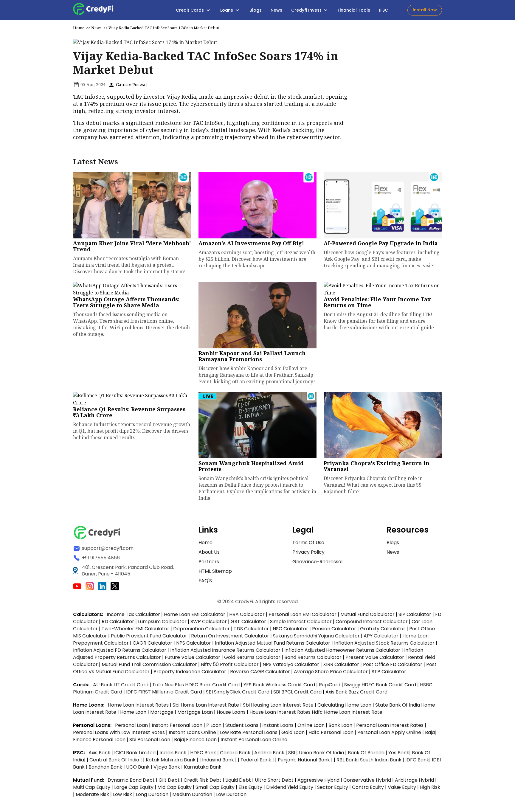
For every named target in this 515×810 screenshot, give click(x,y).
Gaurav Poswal (131, 84)
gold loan (293, 732)
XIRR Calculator (341, 664)
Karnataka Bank (202, 767)
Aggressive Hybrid (318, 780)
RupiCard (330, 684)
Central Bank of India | (116, 759)
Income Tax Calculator (133, 614)
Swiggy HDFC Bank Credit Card (380, 684)
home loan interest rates (139, 705)
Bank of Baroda (366, 752)
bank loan (340, 725)
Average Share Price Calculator (331, 671)
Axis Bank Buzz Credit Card (356, 691)
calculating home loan (345, 705)
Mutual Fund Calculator (367, 614)
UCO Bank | (139, 767)
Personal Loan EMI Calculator (302, 614)
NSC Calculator (290, 628)
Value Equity (402, 787)
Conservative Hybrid (367, 780)
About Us (209, 552)
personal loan (132, 725)
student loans (241, 725)
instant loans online (193, 732)
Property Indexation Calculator (189, 671)
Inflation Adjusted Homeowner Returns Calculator (342, 650)
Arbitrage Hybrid (414, 780)
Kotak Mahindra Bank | (172, 759)
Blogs (255, 10)
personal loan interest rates (390, 725)
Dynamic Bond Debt (131, 780)
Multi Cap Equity (91, 787)
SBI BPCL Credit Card (298, 691)
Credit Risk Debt (202, 780)
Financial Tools (354, 10)
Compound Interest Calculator (372, 621)
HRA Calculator (247, 614)
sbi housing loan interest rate (279, 705)
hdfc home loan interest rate (347, 712)
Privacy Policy (308, 552)
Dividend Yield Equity (289, 787)
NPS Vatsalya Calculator (291, 664)
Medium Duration (192, 794)
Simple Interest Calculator (301, 621)
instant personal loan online (254, 739)
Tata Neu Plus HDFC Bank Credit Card (196, 684)
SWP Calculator (208, 621)
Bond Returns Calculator (313, 657)
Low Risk (122, 794)
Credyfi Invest (306, 10)
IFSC (383, 10)
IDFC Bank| (418, 759)
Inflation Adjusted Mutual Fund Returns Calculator (272, 643)
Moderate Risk (92, 794)
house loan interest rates (280, 712)
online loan (311, 725)
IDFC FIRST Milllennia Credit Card (164, 691)
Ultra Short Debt (274, 780)
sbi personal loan (150, 739)
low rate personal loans (249, 732)
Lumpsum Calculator (162, 621)
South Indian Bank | (382, 759)
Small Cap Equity (215, 787)
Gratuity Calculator (382, 628)
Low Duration (231, 794)
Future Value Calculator (192, 657)
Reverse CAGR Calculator (260, 671)
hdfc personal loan (331, 732)
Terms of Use (308, 542)
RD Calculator (118, 621)
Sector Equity (333, 787)
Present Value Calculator (374, 657)
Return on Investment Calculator (230, 635)
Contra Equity (368, 787)
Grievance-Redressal (317, 561)
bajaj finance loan (196, 739)
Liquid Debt (238, 780)
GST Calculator (248, 621)
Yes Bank (398, 752)
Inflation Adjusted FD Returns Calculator (119, 650)
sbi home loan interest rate (206, 705)
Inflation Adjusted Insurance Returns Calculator (225, 650)
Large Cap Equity (133, 787)
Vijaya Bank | (168, 767)
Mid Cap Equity (174, 787)
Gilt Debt (169, 780)
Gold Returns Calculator (252, 657)
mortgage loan (195, 712)
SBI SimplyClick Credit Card (237, 691)
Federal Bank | (258, 759)
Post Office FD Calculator (392, 664)
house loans (232, 712)
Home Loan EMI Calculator (194, 614)
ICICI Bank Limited (135, 752)
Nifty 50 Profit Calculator (230, 664)
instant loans (278, 725)
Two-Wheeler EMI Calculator (135, 628)
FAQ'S (205, 580)
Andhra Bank (269, 752)
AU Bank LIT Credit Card (121, 684)
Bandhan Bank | (107, 767)
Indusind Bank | (220, 759)
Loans (227, 10)
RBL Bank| (348, 759)
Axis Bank (100, 752)
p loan (214, 725)
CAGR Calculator (152, 643)
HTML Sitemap (215, 571)
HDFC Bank (203, 752)
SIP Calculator (414, 614)
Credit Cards (190, 10)
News (276, 10)
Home (78, 27)
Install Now (425, 10)
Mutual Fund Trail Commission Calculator (149, 664)
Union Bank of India (322, 752)
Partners (208, 561)
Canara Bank (236, 752)
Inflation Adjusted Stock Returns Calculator (384, 643)
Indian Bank (173, 752)
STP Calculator (389, 671)
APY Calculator (381, 635)
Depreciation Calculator (201, 628)
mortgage (162, 712)
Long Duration (152, 794)
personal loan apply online (389, 732)
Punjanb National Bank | (306, 759)
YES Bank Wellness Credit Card (279, 684)
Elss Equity (250, 787)
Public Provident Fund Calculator (149, 635)
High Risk (430, 787)
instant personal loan (178, 725)
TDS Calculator (251, 628)
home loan (134, 712)
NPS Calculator (193, 643)
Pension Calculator (334, 628)
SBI (291, 752)
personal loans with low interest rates (119, 732)
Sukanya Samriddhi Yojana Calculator (316, 635)
